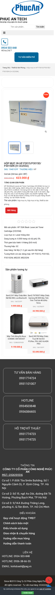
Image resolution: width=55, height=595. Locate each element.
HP (35, 169)
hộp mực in (22, 200)
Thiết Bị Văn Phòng (18, 68)
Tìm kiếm (40, 27)
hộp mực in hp (33, 200)
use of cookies (45, 589)
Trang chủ (6, 68)
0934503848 (44, 585)
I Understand (27, 593)
